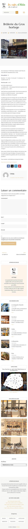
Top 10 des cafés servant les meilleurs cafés (14, 504)
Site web (3, 230)
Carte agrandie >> (14, 392)
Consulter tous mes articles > (17, 177)
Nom (2, 217)
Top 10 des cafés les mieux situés (14, 506)
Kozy (12, 353)
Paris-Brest (14, 317)
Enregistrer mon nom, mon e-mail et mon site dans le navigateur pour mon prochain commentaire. (12, 238)
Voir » (12, 312)
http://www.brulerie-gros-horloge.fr (9, 162)
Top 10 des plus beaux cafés (14, 501)
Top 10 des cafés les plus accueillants (14, 502)
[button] (23, 12)
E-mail (2, 223)
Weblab (18, 527)
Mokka (13, 329)
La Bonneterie (14, 341)
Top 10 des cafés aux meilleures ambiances (14, 508)
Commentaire (4, 198)
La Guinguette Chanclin (17, 305)
